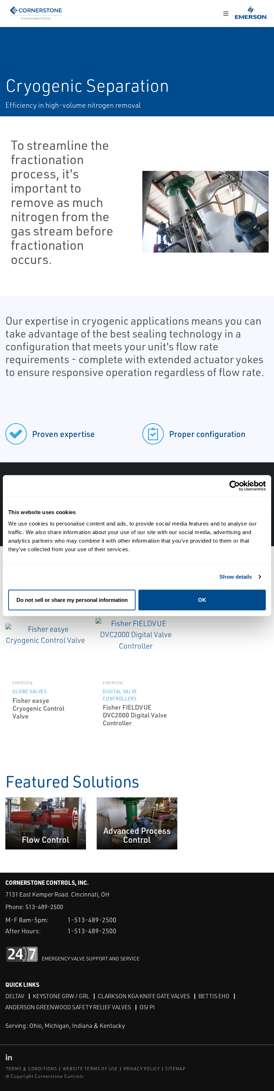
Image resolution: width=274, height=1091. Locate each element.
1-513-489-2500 (91, 920)
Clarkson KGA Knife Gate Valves (144, 996)
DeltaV (14, 996)
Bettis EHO (213, 996)
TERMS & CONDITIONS (31, 1068)
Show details (235, 577)
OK (202, 600)
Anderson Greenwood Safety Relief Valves (68, 1007)
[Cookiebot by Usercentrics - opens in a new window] (234, 486)
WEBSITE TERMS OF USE (90, 1068)
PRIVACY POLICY (141, 1068)
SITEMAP (175, 1068)
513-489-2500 (44, 906)
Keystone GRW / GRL (61, 996)
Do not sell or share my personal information (72, 600)
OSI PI (147, 1007)
